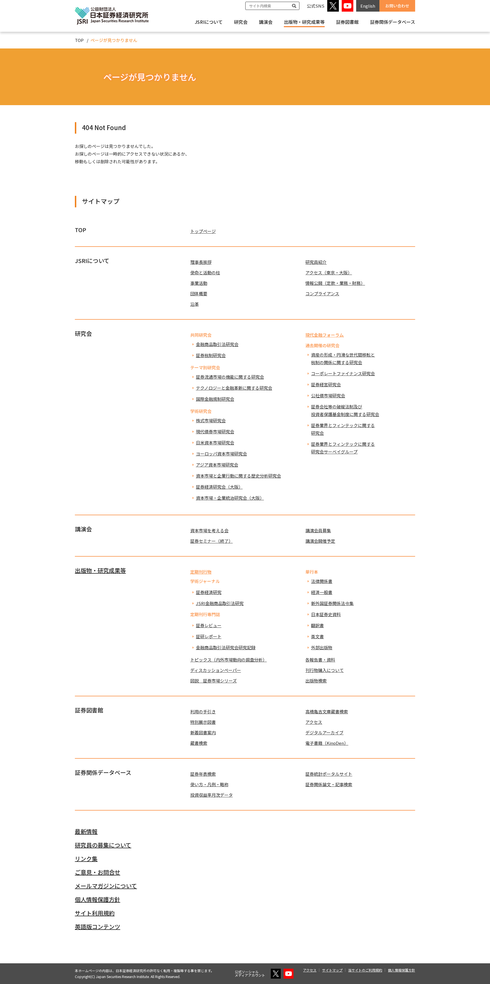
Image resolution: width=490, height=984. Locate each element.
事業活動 (198, 283)
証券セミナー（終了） (211, 541)
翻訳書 (317, 625)
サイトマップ (332, 970)
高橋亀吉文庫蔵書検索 (326, 711)
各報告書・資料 (320, 660)
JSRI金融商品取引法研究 (220, 603)
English (367, 6)
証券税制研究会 (211, 355)
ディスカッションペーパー (215, 670)
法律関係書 (321, 581)
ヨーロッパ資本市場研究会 (221, 454)
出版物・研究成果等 (304, 21)
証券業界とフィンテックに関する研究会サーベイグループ (343, 448)
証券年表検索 (203, 774)
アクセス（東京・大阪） (328, 272)
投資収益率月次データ (211, 795)
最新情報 (86, 831)
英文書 (317, 636)
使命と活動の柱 (205, 272)
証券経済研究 (208, 592)
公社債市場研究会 (328, 395)
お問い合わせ (397, 6)
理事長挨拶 (201, 262)
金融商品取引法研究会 (217, 344)
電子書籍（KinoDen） (326, 743)
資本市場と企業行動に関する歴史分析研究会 (238, 476)
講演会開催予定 (320, 541)
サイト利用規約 (95, 913)
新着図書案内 (203, 732)
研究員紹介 (316, 262)
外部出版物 (321, 647)
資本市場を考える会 (209, 530)
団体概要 (198, 293)
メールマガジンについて (106, 886)
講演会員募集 (318, 530)
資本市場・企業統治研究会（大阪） (230, 498)
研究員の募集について (103, 845)
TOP (79, 40)
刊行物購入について (324, 670)
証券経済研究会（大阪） (219, 487)
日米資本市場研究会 (215, 443)
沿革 (194, 304)
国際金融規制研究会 (215, 399)
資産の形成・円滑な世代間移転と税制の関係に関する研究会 (343, 358)
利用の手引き (203, 711)
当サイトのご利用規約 (365, 970)
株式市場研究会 (211, 420)
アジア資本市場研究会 (217, 465)
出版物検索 (316, 681)
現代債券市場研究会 (215, 431)
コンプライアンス (322, 293)
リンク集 (86, 858)
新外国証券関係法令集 (332, 603)
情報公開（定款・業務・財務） (335, 283)
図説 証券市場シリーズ (213, 681)
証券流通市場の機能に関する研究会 (230, 377)
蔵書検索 (198, 743)
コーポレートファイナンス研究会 (343, 373)
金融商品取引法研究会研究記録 (225, 647)
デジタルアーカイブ (324, 732)
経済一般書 (321, 592)
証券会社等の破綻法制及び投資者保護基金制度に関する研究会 (345, 410)
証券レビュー (208, 625)
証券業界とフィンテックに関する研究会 (343, 429)
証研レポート (208, 636)
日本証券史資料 (326, 614)
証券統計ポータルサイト (328, 774)
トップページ (203, 231)
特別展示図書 (203, 722)
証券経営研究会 (326, 384)
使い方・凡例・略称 (209, 784)
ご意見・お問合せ (97, 872)
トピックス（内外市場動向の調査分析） (228, 660)
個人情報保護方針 (97, 899)
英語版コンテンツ (97, 926)
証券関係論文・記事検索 (328, 784)
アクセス (313, 722)
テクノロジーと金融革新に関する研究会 (234, 388)
